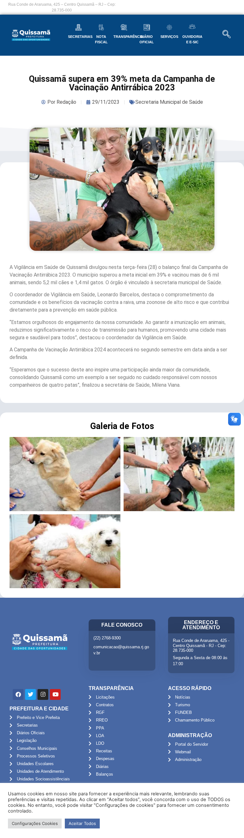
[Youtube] (55, 694)
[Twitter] (30, 694)
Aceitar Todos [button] (82, 823)
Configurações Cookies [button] (35, 823)
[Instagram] (42, 694)
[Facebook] (18, 694)
